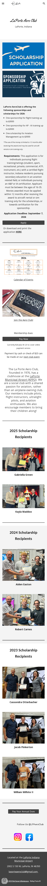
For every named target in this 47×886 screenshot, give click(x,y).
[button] (3, 3)
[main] (23, 23)
